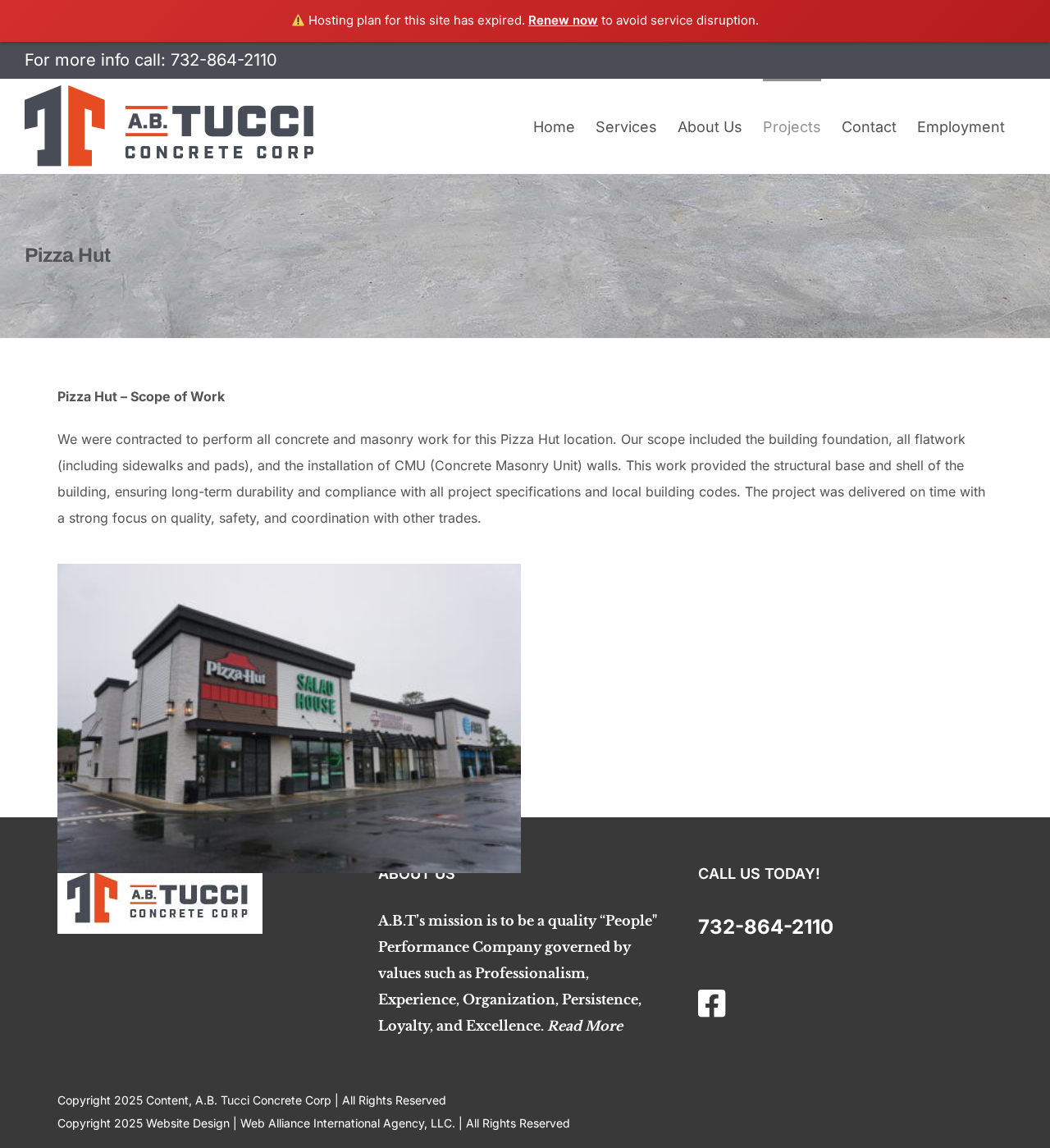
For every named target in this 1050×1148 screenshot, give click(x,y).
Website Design (188, 1123)
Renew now (563, 20)
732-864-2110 (224, 60)
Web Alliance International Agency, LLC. (347, 1123)
